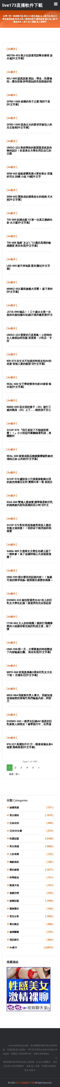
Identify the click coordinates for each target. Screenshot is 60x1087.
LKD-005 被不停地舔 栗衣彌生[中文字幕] (28, 267)
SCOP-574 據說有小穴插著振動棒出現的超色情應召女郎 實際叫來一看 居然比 (29, 480)
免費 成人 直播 (32, 1066)
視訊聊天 (31, 939)
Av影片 (12, 49)
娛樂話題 (31, 900)
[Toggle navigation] (56, 4)
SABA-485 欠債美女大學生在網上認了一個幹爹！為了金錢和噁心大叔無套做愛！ (29, 554)
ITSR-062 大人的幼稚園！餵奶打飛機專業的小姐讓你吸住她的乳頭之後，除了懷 (30, 626)
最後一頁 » (14, 774)
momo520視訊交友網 (18, 1045)
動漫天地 (31, 885)
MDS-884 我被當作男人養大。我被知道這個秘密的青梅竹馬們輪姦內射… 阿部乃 (29, 698)
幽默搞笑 (31, 862)
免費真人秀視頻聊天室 (21, 1054)
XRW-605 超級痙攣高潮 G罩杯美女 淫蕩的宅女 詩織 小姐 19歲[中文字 (29, 175)
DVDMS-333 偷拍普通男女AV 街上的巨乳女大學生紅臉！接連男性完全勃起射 (29, 602)
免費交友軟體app (41, 1054)
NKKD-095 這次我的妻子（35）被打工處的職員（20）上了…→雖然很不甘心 (29, 408)
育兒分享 (31, 916)
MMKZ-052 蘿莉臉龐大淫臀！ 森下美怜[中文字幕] (30, 290)
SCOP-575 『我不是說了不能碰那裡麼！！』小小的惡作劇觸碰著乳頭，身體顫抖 (29, 432)
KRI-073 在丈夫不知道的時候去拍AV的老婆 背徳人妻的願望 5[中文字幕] (29, 362)
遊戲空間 (31, 893)
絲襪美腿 (31, 807)
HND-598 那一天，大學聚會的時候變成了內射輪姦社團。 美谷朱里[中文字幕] (29, 651)
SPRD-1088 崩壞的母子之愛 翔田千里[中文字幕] (28, 103)
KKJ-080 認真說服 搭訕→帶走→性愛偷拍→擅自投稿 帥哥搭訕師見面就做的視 (29, 80)
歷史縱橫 (31, 869)
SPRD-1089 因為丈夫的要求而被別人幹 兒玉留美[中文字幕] (29, 126)
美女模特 (31, 815)
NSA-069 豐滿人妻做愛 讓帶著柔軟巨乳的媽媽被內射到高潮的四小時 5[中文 (30, 503)
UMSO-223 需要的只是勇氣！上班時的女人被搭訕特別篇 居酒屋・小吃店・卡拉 (29, 337)
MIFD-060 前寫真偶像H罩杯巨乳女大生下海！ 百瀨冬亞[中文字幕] (29, 674)
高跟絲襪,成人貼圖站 (16, 1049)
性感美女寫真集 (49, 1066)
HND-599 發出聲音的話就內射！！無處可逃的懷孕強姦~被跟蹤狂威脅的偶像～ (30, 578)
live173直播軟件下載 (24, 1083)
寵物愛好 (31, 908)
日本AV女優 (31, 830)
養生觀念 (31, 924)
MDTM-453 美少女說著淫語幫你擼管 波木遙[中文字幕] (30, 57)
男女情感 (31, 846)
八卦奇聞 (31, 854)
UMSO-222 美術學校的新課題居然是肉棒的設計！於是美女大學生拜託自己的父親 (29, 150)
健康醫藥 (31, 932)
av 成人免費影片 (43, 1062)
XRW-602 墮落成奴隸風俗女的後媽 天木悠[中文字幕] (30, 198)
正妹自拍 (31, 823)
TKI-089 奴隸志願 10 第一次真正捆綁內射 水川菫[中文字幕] (29, 221)
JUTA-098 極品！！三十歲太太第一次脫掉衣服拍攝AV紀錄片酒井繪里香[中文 (30, 313)
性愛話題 (31, 838)
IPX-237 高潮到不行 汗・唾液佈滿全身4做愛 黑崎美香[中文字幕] (30, 746)
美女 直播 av (30, 1070)
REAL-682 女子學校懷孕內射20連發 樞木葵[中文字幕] (29, 385)
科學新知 (31, 877)
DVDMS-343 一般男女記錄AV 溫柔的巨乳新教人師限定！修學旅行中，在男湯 (29, 723)
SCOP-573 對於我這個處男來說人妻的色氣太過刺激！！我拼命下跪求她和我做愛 (29, 528)
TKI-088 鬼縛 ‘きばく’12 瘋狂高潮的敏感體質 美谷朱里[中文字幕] (29, 244)
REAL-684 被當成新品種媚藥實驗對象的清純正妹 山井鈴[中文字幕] (30, 457)
